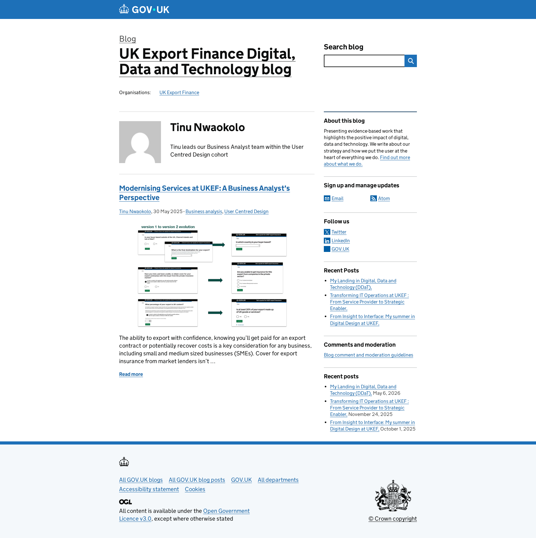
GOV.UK (340, 249)
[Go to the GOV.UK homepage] (144, 9)
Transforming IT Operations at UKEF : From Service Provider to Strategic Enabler (369, 301)
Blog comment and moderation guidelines (368, 355)
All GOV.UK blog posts (197, 479)
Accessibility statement (149, 489)
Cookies (195, 489)
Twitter (339, 232)
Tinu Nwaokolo (135, 211)
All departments (278, 479)
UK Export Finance (179, 92)
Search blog (344, 46)
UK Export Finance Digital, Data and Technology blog (207, 61)
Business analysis (203, 211)
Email (337, 198)
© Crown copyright (392, 518)
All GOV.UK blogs (141, 479)
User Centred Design (246, 211)
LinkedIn (341, 241)
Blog (127, 39)
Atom (384, 198)
